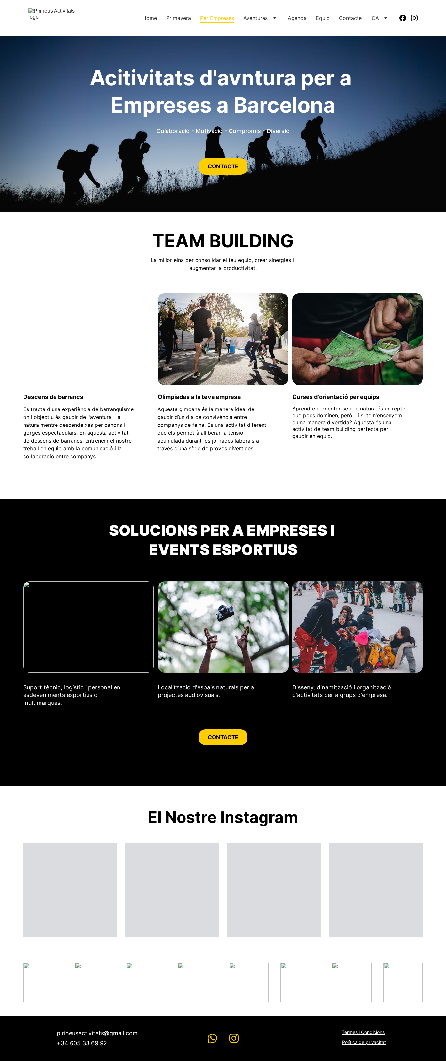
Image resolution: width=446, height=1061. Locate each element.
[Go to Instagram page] (414, 18)
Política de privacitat (364, 1042)
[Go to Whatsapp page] (212, 1038)
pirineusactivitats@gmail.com (97, 1033)
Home (149, 18)
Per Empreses (217, 18)
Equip (323, 18)
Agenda (297, 18)
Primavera (178, 18)
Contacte (350, 18)
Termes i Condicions (363, 1032)
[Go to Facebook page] (405, 18)
